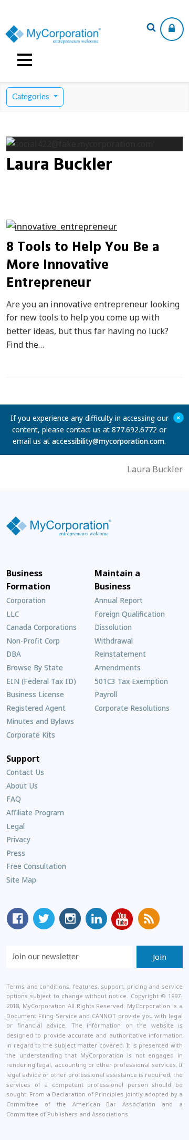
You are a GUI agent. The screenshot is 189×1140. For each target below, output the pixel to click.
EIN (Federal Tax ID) (41, 681)
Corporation (26, 600)
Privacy (18, 839)
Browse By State (34, 667)
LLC (12, 614)
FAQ (13, 799)
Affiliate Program (35, 812)
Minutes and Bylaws (40, 721)
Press (15, 853)
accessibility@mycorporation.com (108, 441)
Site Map (21, 880)
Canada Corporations (41, 627)
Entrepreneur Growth (61, 227)
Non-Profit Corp (33, 641)
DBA (13, 654)
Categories (31, 97)
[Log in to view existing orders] (172, 29)
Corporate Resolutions (132, 708)
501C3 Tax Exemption (131, 681)
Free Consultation (36, 866)
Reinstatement (120, 654)
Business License (35, 694)
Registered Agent (36, 708)
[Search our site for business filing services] (151, 29)
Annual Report (118, 600)
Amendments (117, 667)
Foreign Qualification (129, 614)
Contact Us (25, 772)
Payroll (105, 694)
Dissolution (113, 627)
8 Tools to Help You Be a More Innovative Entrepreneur (82, 265)
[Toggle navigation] (24, 60)
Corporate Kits (30, 735)
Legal (15, 826)
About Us (22, 786)
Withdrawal (113, 641)
